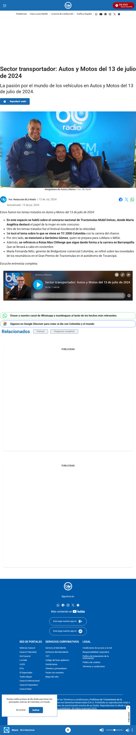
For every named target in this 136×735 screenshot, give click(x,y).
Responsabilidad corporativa (96, 652)
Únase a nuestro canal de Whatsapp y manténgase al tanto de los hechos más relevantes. (63, 315)
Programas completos (64, 331)
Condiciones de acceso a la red (97, 648)
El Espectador (26, 672)
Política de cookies (91, 662)
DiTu (22, 669)
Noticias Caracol (27, 648)
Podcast (40, 331)
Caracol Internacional (29, 681)
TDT (47, 656)
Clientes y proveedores (56, 669)
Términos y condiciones (94, 667)
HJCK (22, 664)
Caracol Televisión (28, 652)
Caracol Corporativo (29, 685)
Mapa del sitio (52, 677)
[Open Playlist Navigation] (132, 730)
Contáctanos (51, 664)
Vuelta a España (84, 14)
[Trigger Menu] (4, 5)
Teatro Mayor (26, 677)
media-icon (68, 730)
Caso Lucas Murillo (39, 14)
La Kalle (23, 660)
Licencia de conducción (62, 14)
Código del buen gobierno (57, 660)
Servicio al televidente (55, 648)
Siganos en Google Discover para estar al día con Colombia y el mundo (52, 323)
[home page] (68, 5)
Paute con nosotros (54, 672)
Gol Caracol (25, 656)
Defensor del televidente (56, 652)
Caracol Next (26, 689)
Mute (102, 730)
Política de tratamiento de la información (96, 657)
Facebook (121, 201)
